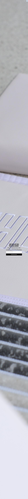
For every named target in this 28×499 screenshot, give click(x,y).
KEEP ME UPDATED (14, 254)
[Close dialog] (27, 1)
